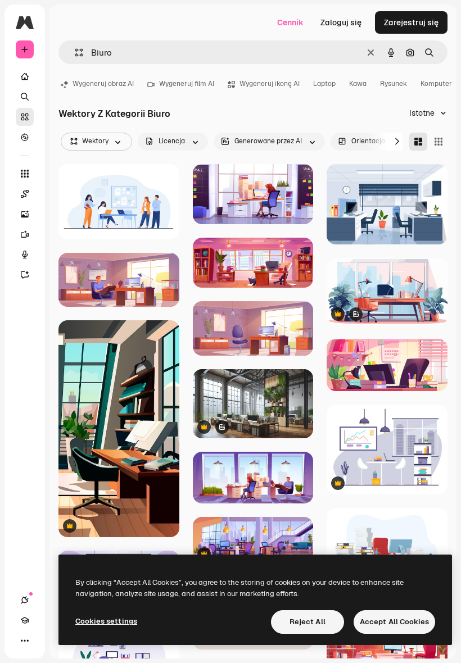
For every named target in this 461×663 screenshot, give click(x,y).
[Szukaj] (25, 97)
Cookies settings (106, 621)
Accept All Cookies (394, 621)
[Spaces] (25, 194)
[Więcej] (25, 641)
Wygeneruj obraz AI (103, 83)
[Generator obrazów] (25, 214)
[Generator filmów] (25, 234)
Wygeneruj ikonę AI (269, 83)
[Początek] (25, 76)
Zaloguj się (340, 22)
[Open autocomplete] (74, 52)
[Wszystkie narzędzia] (25, 174)
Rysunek (393, 83)
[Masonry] (418, 142)
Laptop (324, 83)
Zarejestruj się (411, 22)
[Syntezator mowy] (25, 255)
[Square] (439, 142)
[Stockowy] (25, 117)
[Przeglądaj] (25, 137)
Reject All (308, 621)
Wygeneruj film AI (186, 83)
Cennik (290, 22)
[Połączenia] (25, 600)
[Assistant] (25, 275)
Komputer (436, 83)
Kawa (358, 83)
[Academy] (25, 620)
